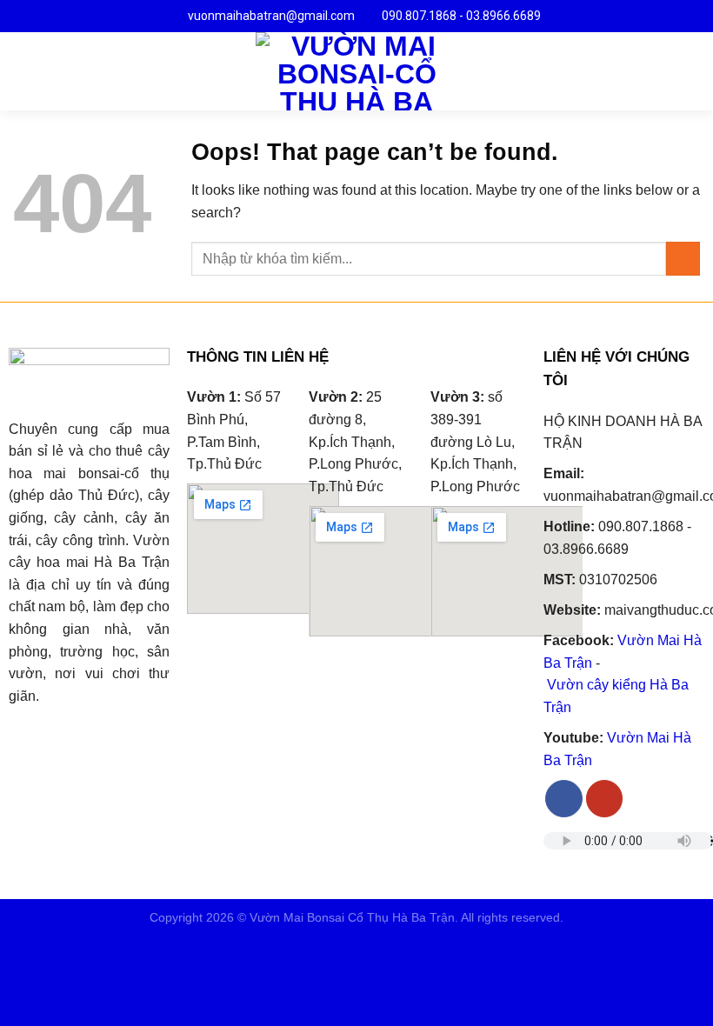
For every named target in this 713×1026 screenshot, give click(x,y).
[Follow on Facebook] (564, 798)
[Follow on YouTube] (604, 798)
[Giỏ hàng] (691, 71)
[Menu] (23, 71)
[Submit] (683, 259)
